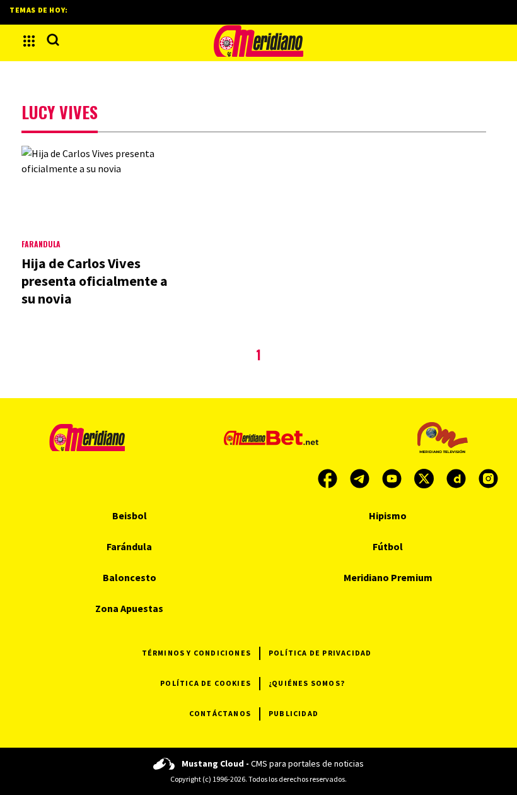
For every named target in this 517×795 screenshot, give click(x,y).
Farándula (41, 243)
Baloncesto (129, 577)
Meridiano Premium (388, 577)
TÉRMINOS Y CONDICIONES (196, 652)
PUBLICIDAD (293, 713)
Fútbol (388, 546)
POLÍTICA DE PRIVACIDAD (320, 652)
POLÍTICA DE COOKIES (205, 683)
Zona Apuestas (129, 608)
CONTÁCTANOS (220, 713)
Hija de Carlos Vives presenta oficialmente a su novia (94, 280)
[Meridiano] (258, 41)
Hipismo (388, 515)
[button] (29, 41)
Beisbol (129, 515)
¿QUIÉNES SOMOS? (307, 683)
